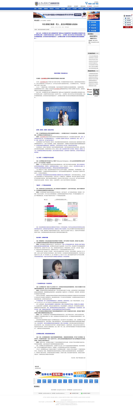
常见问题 (93, 30)
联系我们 (90, 34)
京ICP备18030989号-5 (49, 401)
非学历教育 (80, 8)
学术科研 (57, 8)
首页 (35, 8)
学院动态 (52, 8)
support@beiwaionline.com (77, 389)
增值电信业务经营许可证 (82, 401)
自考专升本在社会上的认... (94, 59)
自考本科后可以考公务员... (94, 61)
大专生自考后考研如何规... (94, 56)
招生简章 (93, 22)
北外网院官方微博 (74, 393)
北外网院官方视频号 (86, 393)
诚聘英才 (56, 397)
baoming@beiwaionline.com (61, 389)
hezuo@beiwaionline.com (60, 393)
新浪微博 (76, 6)
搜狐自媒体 (83, 6)
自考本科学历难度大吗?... (93, 63)
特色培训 (83, 397)
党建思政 (46, 8)
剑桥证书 (72, 397)
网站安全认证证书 (91, 401)
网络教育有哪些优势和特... (94, 75)
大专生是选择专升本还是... (94, 64)
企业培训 (79, 397)
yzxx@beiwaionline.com (47, 393)
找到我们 (48, 397)
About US (93, 8)
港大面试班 (88, 397)
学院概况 (40, 8)
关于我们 (44, 397)
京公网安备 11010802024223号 (60, 401)
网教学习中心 (93, 38)
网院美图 (69, 6)
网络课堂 (76, 397)
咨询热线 (96, 2)
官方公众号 (96, 6)
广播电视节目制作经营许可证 (72, 401)
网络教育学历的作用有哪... (94, 78)
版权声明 (64, 397)
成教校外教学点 (93, 36)
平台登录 (75, 8)
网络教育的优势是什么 (93, 80)
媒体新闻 (49, 20)
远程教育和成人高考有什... (94, 77)
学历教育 (63, 8)
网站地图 (52, 397)
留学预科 (68, 397)
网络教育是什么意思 (92, 85)
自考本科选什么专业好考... (94, 57)
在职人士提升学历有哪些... (94, 66)
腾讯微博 (90, 94)
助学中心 (69, 8)
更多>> (97, 53)
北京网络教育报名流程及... (94, 73)
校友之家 (87, 8)
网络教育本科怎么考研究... (94, 84)
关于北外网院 (43, 20)
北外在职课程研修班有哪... (94, 68)
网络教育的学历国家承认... (94, 82)
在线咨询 (90, 89)
